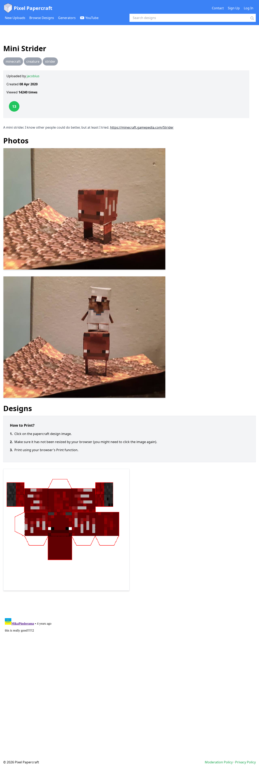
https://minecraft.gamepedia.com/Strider (142, 127)
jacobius (33, 76)
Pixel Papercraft (33, 8)
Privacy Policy (245, 762)
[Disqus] (129, 667)
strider (50, 61)
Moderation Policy (219, 762)
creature (32, 61)
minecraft (13, 61)
